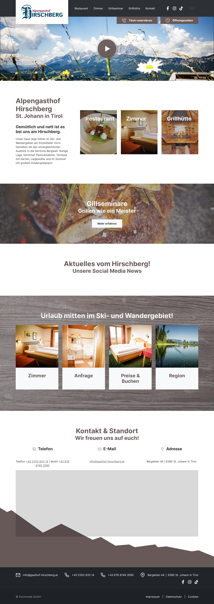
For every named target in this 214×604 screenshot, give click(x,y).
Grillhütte (134, 8)
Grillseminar (115, 8)
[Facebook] (168, 8)
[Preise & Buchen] (130, 357)
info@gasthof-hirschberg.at (107, 461)
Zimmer (98, 8)
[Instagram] (175, 8)
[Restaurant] (98, 132)
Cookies (193, 596)
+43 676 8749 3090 (121, 575)
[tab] (105, 74)
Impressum (153, 596)
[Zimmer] (139, 132)
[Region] (177, 357)
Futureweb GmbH (30, 596)
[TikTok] (181, 8)
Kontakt (150, 8)
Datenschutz (174, 596)
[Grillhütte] (180, 132)
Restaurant (81, 8)
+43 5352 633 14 (37, 461)
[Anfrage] (83, 357)
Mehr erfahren (107, 223)
